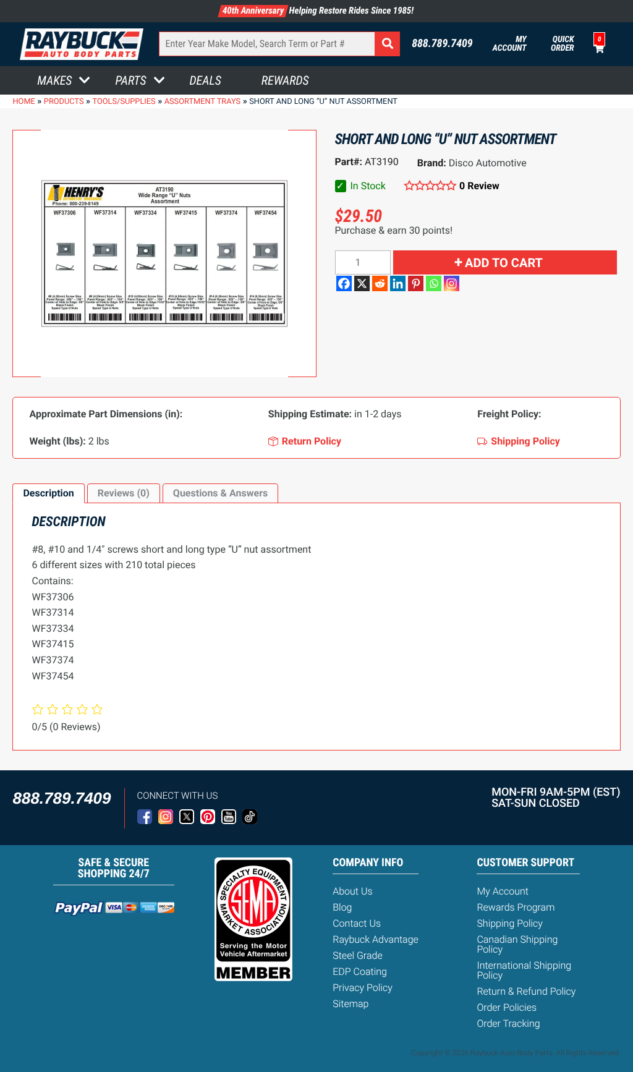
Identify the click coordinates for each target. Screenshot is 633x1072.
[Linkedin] (398, 283)
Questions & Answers (220, 493)
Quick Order (562, 44)
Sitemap (350, 1004)
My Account (510, 44)
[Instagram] (451, 283)
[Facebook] (344, 283)
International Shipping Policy (524, 970)
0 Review (479, 186)
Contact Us (357, 923)
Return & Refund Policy (526, 991)
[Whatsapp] (433, 283)
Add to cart (504, 262)
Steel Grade (357, 955)
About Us (352, 891)
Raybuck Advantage (375, 939)
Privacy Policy (363, 987)
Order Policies (507, 1007)
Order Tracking (508, 1023)
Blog (342, 907)
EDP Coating (360, 971)
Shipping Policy (510, 923)
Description (48, 493)
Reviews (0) (124, 493)
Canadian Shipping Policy (517, 944)
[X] (362, 283)
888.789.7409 (442, 43)
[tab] (48, 493)
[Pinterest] (415, 283)
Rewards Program (515, 907)
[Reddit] (380, 283)
